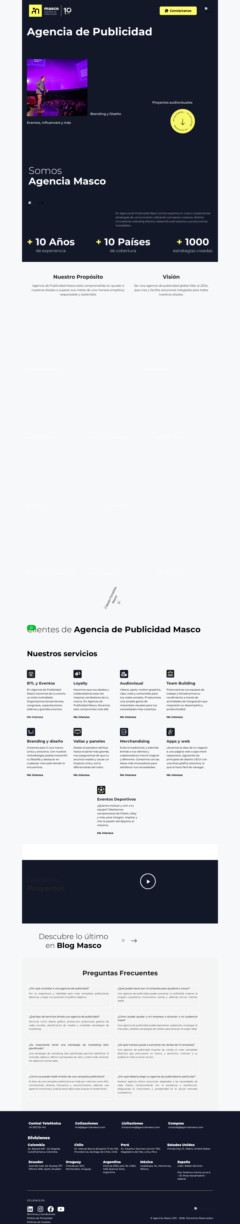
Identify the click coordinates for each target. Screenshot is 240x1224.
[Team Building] (171, 674)
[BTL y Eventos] (31, 674)
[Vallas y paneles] (77, 732)
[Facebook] (51, 1209)
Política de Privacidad (39, 1218)
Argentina (112, 1162)
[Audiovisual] (124, 674)
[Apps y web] (171, 732)
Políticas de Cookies (38, 1222)
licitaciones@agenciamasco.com (141, 1127)
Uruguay (73, 1162)
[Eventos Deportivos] (101, 790)
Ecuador (36, 1162)
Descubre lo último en (73, 941)
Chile (78, 1145)
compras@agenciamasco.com (185, 1127)
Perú (125, 1145)
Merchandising (135, 741)
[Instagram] (40, 1209)
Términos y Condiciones (41, 1214)
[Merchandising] (124, 732)
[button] (49, 122)
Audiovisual (131, 683)
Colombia (36, 1145)
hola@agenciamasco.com (90, 1127)
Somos (67, 176)
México (146, 1162)
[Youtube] (61, 1209)
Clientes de (114, 629)
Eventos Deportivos (116, 799)
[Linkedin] (30, 1209)
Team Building (181, 683)
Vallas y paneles (89, 741)
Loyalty (80, 683)
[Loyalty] (77, 674)
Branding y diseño (45, 741)
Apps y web (178, 741)
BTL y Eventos (41, 683)
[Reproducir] (147, 881)
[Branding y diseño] (31, 732)
